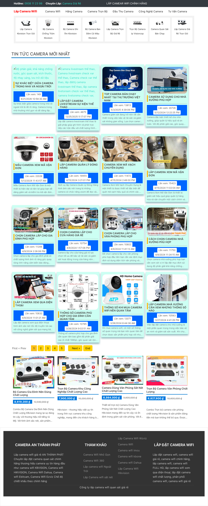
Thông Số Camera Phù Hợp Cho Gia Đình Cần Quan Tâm (76, 314)
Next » (75, 348)
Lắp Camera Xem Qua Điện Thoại (33, 304)
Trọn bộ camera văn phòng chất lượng (167, 390)
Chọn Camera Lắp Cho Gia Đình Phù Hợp (34, 237)
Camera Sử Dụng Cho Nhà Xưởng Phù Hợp (167, 98)
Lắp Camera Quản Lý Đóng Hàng (79, 166)
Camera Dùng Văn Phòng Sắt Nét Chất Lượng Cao (122, 389)
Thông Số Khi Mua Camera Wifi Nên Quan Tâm (123, 309)
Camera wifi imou (129, 450)
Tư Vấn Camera (177, 11)
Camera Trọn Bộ (98, 11)
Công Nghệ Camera (151, 11)
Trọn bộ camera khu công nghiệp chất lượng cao (74, 390)
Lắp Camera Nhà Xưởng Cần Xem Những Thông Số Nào (167, 306)
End (87, 348)
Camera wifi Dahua (129, 462)
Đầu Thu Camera (123, 11)
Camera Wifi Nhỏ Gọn (96, 454)
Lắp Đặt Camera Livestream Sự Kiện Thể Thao (77, 102)
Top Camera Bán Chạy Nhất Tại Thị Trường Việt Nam (122, 96)
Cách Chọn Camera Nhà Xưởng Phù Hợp (166, 240)
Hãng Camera (73, 11)
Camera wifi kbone (129, 456)
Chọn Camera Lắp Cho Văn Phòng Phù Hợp (120, 235)
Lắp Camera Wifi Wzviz (132, 438)
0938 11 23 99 (33, 3)
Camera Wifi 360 (93, 460)
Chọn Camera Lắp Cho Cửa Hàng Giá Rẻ (76, 234)
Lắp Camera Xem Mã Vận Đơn (166, 174)
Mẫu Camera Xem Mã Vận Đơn (33, 166)
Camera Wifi (52, 11)
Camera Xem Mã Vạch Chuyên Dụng (119, 166)
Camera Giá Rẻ (71, 3)
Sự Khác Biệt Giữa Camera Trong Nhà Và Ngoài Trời (34, 85)
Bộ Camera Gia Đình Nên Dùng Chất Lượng (32, 393)
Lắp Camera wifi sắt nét (98, 477)
